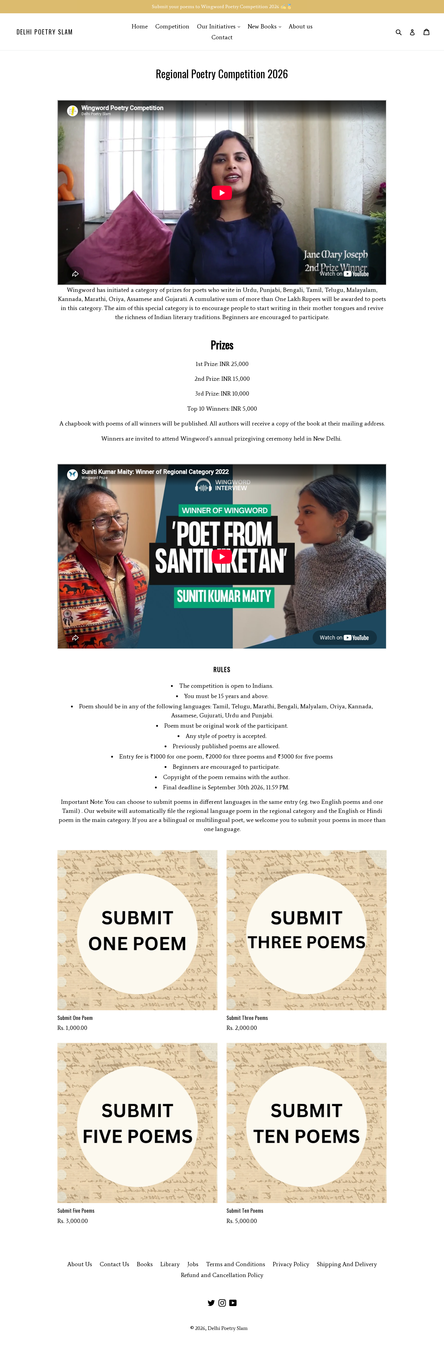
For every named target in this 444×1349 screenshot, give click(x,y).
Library (170, 1264)
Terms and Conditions (235, 1264)
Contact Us (114, 1264)
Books (145, 1264)
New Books (266, 26)
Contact (222, 37)
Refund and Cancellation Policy (222, 1275)
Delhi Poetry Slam (45, 31)
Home (140, 26)
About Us (79, 1264)
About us (301, 26)
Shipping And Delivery (347, 1264)
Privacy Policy (291, 1264)
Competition (172, 26)
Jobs (192, 1264)
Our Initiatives (220, 26)
